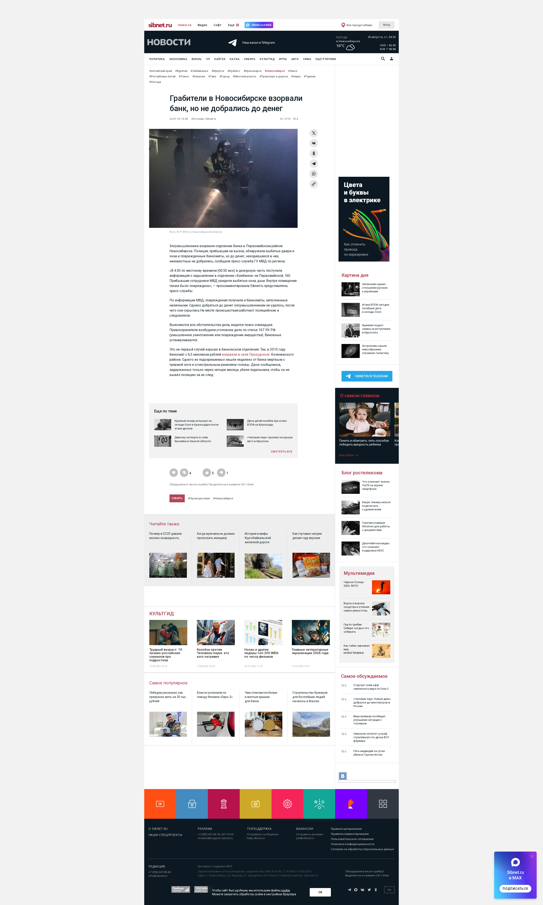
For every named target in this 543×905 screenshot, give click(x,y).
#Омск (292, 70)
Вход (386, 24)
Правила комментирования (350, 834)
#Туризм (309, 76)
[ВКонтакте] (313, 143)
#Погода (155, 82)
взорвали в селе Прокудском (245, 354)
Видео (202, 25)
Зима (307, 59)
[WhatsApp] (313, 174)
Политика (157, 59)
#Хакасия (198, 76)
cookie (285, 890)
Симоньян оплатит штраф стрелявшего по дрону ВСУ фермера (371, 737)
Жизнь (197, 59)
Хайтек (219, 59)
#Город (225, 76)
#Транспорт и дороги (274, 76)
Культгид (267, 59)
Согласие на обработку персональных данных (362, 849)
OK (320, 892)
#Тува (212, 76)
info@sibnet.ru (158, 876)
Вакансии (304, 829)
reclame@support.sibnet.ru (215, 838)
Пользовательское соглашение (352, 839)
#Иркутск (218, 70)
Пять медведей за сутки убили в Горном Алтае (369, 752)
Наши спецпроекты (165, 835)
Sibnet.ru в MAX (262, 25)
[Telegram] (313, 163)
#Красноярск (253, 70)
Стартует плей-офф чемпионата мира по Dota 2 (371, 687)
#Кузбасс (234, 70)
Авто (295, 59)
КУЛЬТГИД (161, 613)
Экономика (178, 59)
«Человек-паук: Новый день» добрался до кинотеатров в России (372, 702)
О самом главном (359, 395)
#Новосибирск (275, 70)
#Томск (184, 76)
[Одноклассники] (313, 153)
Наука (235, 59)
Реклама (205, 829)
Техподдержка (259, 829)
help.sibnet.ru (256, 838)
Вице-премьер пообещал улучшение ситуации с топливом (369, 720)
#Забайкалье (199, 70)
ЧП (208, 59)
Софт (218, 25)
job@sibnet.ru (305, 838)
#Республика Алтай (162, 76)
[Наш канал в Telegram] (264, 49)
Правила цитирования (346, 829)
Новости (184, 25)
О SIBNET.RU (158, 829)
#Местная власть (244, 76)
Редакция (156, 866)
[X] (313, 133)
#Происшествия (199, 498)
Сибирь (250, 59)
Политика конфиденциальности (352, 844)
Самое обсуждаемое (364, 676)
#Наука (296, 76)
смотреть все (281, 451)
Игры (283, 59)
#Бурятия (181, 70)
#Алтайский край (160, 70)
